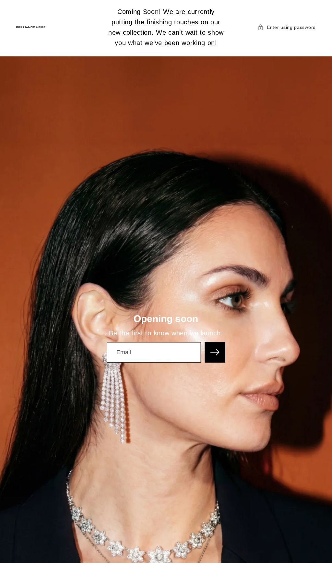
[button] (287, 27)
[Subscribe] (215, 352)
